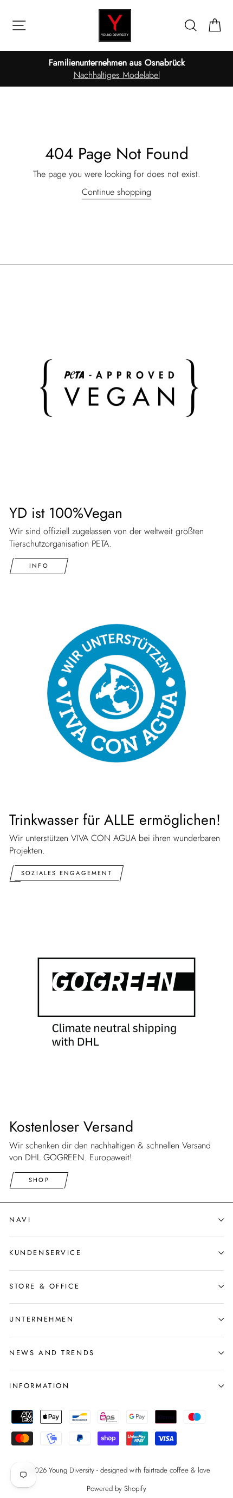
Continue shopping (116, 192)
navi (20, 1219)
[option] (116, 69)
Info (39, 565)
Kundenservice (45, 1252)
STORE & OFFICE (44, 1286)
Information (39, 1386)
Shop (39, 1179)
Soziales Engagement (66, 873)
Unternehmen (41, 1319)
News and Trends (52, 1353)
